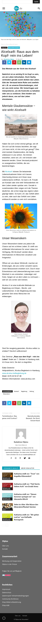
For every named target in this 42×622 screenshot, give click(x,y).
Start (2, 44)
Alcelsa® (8, 172)
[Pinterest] (21, 458)
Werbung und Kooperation (11, 561)
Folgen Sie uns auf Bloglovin (12, 571)
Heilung (32, 391)
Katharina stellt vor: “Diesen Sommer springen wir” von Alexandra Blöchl (25, 496)
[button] (4, 618)
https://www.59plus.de (21, 445)
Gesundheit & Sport (12, 44)
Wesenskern (6, 394)
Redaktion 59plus (9, 59)
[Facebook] (12, 458)
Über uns (5, 546)
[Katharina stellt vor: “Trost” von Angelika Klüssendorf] (7, 476)
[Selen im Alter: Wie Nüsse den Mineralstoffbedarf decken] (7, 507)
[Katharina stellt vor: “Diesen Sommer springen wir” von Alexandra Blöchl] (7, 496)
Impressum (6, 589)
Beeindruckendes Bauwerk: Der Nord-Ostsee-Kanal (33, 418)
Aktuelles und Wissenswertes (7, 478)
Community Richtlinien (10, 599)
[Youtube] (30, 458)
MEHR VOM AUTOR (27, 468)
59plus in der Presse (9, 564)
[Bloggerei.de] (6, 575)
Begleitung (24, 391)
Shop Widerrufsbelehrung (11, 602)
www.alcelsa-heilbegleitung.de (14, 373)
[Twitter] (25, 458)
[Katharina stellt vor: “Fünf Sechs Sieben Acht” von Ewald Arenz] (7, 486)
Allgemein (4, 47)
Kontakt (5, 549)
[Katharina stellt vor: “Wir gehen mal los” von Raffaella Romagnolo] (7, 517)
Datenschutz (6, 592)
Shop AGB (5, 605)
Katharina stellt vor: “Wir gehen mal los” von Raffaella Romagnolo (26, 517)
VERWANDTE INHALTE (11, 468)
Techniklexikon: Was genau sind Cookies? (9, 417)
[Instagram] (16, 458)
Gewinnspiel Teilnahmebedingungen (15, 596)
